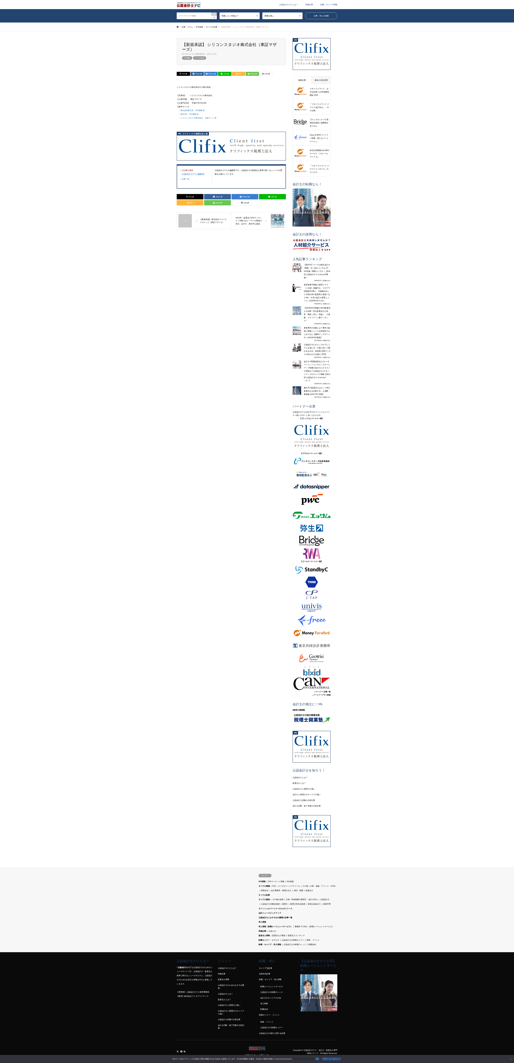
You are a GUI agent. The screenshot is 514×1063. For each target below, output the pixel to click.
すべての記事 (199, 58)
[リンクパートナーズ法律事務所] (312, 461)
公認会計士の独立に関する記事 (272, 1033)
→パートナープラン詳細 (321, 695)
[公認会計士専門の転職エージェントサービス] (312, 208)
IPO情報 (262, 881)
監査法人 (309, 890)
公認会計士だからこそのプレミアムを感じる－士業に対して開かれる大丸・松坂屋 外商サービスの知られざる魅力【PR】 (317, 349)
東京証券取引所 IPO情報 (191, 110)
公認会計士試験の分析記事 (304, 800)
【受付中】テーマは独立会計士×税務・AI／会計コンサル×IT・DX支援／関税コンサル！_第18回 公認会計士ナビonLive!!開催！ (317, 271)
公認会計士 (325, 899)
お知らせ (272, 931)
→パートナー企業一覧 (322, 692)
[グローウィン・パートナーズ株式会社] (312, 658)
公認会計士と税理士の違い (304, 789)
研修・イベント (313, 940)
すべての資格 (264, 899)
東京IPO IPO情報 (188, 114)
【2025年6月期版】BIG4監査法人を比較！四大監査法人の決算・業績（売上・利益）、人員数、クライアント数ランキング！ (317, 314)
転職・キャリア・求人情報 (270, 944)
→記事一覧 (184, 179)
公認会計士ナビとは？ (288, 4)
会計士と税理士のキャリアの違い (307, 794)
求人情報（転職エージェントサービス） (275, 926)
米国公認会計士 (314, 904)
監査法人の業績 (278, 935)
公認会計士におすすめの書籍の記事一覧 (275, 917)
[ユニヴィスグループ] (312, 607)
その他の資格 (278, 899)
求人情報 (262, 922)
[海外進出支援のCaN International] (312, 683)
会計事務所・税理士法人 (281, 890)
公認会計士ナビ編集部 (193, 174)
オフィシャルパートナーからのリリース (275, 908)
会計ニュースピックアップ (270, 913)
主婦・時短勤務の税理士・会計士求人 (302, 899)
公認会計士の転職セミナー (293, 940)
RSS (185, 1051)
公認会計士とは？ (300, 777)
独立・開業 (298, 890)
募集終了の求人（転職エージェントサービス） (314, 926)
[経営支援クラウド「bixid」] (312, 671)
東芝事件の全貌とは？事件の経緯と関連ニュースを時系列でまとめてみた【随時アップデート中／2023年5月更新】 (317, 332)
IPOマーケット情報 (276, 881)
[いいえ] (510, 1059)
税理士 (285, 904)
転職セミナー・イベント (269, 940)
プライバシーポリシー (302, 1059)
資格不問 (327, 904)
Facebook (181, 1051)
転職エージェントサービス (271, 986)
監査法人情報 (264, 935)
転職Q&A (312, 944)
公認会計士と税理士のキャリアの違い (231, 1012)
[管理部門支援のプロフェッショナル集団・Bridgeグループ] (312, 540)
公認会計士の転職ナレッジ (295, 944)
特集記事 (309, 4)
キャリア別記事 (265, 968)
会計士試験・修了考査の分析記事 (307, 806)
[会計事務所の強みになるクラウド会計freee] (312, 620)
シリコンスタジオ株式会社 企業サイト (197, 118)
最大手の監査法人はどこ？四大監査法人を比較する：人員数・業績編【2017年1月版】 (317, 391)
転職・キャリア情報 (328, 4)
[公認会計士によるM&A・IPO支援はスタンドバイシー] (312, 569)
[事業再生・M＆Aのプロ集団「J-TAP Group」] (312, 594)
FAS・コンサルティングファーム (286, 886)
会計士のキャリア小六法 (270, 998)
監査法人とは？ (299, 783)
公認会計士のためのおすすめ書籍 (231, 986)
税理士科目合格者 (297, 904)
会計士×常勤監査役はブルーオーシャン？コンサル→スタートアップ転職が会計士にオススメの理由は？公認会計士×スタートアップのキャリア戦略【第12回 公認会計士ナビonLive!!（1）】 (317, 371)
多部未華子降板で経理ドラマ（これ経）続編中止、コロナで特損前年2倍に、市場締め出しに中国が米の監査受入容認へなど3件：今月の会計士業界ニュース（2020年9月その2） (317, 293)
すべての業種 (264, 886)
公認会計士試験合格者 (270, 904)
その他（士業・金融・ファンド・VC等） (320, 886)
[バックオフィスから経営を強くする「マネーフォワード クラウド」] (312, 633)
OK (317, 1059)
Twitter (178, 1051)
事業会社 (265, 890)
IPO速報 (187, 58)
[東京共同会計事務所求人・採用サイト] (312, 645)
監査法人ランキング (296, 935)
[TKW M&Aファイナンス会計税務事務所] (312, 582)
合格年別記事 (264, 974)
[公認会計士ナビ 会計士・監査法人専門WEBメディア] (189, 4)
